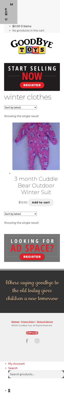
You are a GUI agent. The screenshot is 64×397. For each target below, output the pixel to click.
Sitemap (15, 321)
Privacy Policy (28, 321)
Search (13, 368)
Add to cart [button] (41, 202)
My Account (16, 363)
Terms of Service (45, 321)
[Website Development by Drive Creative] (32, 332)
